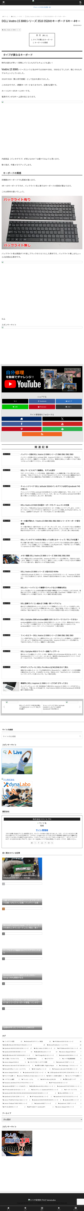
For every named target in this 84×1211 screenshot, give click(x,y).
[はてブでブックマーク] (70, 794)
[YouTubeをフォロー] (62, 424)
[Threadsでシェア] (33, 794)
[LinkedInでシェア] (51, 800)
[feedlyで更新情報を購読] (62, 429)
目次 (39, 35)
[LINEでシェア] (14, 800)
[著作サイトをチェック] (22, 419)
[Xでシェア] (14, 789)
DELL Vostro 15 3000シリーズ (12, 30)
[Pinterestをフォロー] (22, 429)
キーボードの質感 (41, 42)
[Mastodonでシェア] (33, 789)
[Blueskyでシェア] (51, 789)
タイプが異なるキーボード (43, 39)
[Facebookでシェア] (14, 794)
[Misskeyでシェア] (70, 789)
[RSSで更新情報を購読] (42, 434)
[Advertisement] (17, 1171)
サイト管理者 (42, 830)
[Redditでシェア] (51, 794)
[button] (69, 407)
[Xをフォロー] (62, 419)
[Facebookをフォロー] (22, 424)
